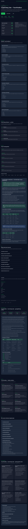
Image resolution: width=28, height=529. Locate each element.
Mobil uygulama (3, 297)
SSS (26, 1)
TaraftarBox (2, 1)
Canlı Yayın (17, 1)
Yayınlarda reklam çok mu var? (6, 440)
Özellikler (20, 1)
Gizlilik (2, 290)
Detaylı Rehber (8, 13)
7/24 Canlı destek (3, 295)
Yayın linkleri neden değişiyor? (6, 434)
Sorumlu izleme (2, 291)
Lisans (2, 292)
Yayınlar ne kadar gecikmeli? (6, 428)
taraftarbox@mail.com (3, 296)
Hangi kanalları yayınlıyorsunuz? (7, 430)
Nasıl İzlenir (22, 1)
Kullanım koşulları (3, 289)
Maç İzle (3, 13)
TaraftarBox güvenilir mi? (6, 432)
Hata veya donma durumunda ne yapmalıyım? (8, 438)
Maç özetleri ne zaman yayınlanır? (7, 436)
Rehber (25, 1)
